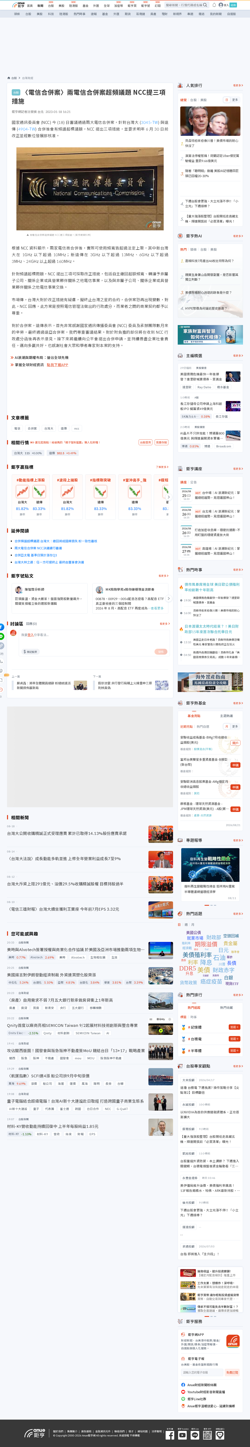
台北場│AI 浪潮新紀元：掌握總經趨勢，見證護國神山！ (217, 514)
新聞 (40, 6)
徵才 (131, 1431)
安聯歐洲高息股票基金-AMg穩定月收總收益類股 (204, 784)
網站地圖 (143, 1431)
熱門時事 (79, 14)
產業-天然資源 (203, 815)
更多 (235, 99)
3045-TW (149, 122)
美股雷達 (201, 368)
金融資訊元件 (103, 1431)
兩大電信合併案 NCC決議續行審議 (38, 548)
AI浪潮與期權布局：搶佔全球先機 (42, 357)
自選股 (231, 14)
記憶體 (196, 1027)
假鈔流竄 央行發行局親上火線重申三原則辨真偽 (125, 685)
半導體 (196, 1050)
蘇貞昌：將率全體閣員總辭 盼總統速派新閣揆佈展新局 (44, 685)
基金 (85, 6)
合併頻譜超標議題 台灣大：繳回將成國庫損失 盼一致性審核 (55, 541)
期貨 (128, 14)
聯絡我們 (119, 1431)
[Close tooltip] (33, 689)
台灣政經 (27, 78)
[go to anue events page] (214, 5)
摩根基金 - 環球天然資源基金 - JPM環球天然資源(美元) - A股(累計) (203, 806)
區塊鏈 (140, 14)
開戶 (235, 743)
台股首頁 (145, 442)
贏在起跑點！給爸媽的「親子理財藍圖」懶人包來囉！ (68, 442)
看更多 (163, 575)
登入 (226, 5)
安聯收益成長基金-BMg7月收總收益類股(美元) (203, 740)
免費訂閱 (232, 1372)
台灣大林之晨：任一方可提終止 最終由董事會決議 (49, 562)
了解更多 (161, 467)
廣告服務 (86, 1431)
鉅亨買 (132, 6)
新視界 (177, 14)
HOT (198, 493)
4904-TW (26, 129)
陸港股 (73, 6)
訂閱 (158, 6)
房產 (153, 14)
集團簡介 (72, 1431)
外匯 (96, 6)
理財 (165, 14)
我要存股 (161, 442)
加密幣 (118, 6)
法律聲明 (157, 1431)
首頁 (30, 6)
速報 (94, 14)
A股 (197, 397)
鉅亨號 (145, 6)
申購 (235, 765)
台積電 (196, 1038)
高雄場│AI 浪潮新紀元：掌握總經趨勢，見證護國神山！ (217, 551)
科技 (51, 14)
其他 (196, 793)
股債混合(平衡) (203, 749)
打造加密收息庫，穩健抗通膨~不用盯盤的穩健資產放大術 (217, 532)
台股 (51, 6)
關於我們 (58, 1431)
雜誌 (201, 14)
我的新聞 (216, 14)
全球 (107, 6)
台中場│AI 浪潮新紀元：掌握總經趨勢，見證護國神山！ (217, 495)
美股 (61, 6)
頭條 (17, 14)
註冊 (233, 5)
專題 (190, 14)
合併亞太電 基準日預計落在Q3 (35, 555)
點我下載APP (57, 364)
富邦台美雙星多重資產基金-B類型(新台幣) (203, 762)
